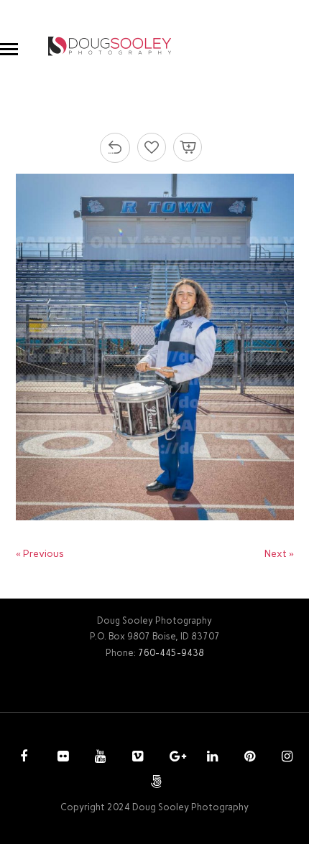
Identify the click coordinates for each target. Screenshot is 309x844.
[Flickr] (61, 758)
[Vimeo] (135, 758)
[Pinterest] (248, 758)
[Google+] (173, 758)
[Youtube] (98, 758)
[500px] (154, 783)
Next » (279, 554)
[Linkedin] (210, 758)
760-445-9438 (171, 652)
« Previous (40, 554)
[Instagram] (285, 758)
